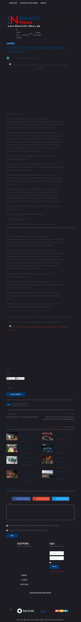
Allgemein (10, 43)
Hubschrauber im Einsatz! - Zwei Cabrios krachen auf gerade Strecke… (64, 473)
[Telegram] (24, 12)
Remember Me (56, 562)
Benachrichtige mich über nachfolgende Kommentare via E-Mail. (33, 525)
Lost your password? (57, 571)
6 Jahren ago (25, 481)
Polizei (24, 404)
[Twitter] (12, 10)
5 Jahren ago (25, 441)
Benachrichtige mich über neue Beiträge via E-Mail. (28, 530)
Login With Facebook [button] (22, 498)
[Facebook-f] (7, 10)
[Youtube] (18, 10)
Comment (9, 503)
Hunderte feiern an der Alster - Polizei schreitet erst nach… (63, 448)
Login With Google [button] (42, 498)
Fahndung (16, 404)
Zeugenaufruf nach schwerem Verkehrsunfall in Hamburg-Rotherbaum (29, 459)
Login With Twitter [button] (62, 498)
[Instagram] (24, 10)
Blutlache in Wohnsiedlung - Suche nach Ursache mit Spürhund (28, 448)
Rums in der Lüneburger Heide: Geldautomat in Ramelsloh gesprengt (27, 436)
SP (12, 58)
